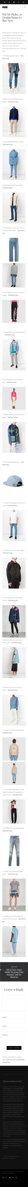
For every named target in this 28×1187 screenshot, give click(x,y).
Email (4, 1026)
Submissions (5, 1158)
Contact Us (12, 1158)
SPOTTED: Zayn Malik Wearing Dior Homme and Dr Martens (14, 971)
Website (4, 1035)
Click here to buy (13, 102)
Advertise (11, 1156)
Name (4, 1017)
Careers (17, 1156)
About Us (5, 1156)
